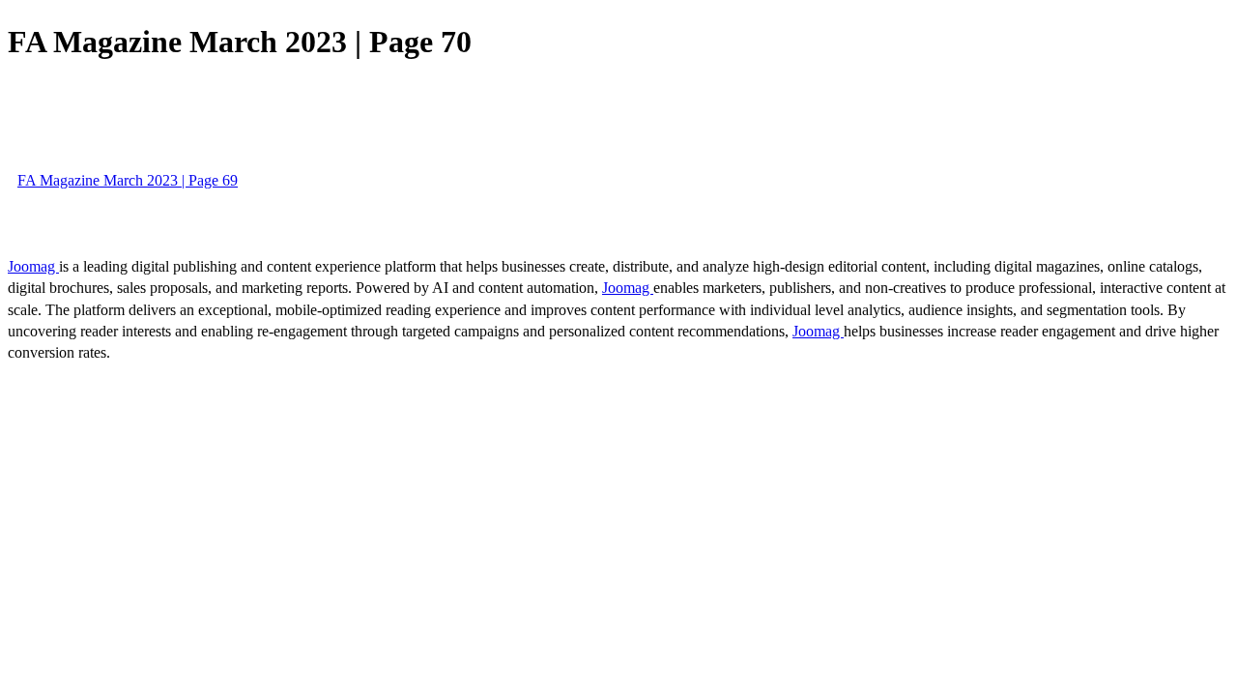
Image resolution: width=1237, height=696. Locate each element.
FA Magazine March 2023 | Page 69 (127, 180)
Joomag (33, 266)
